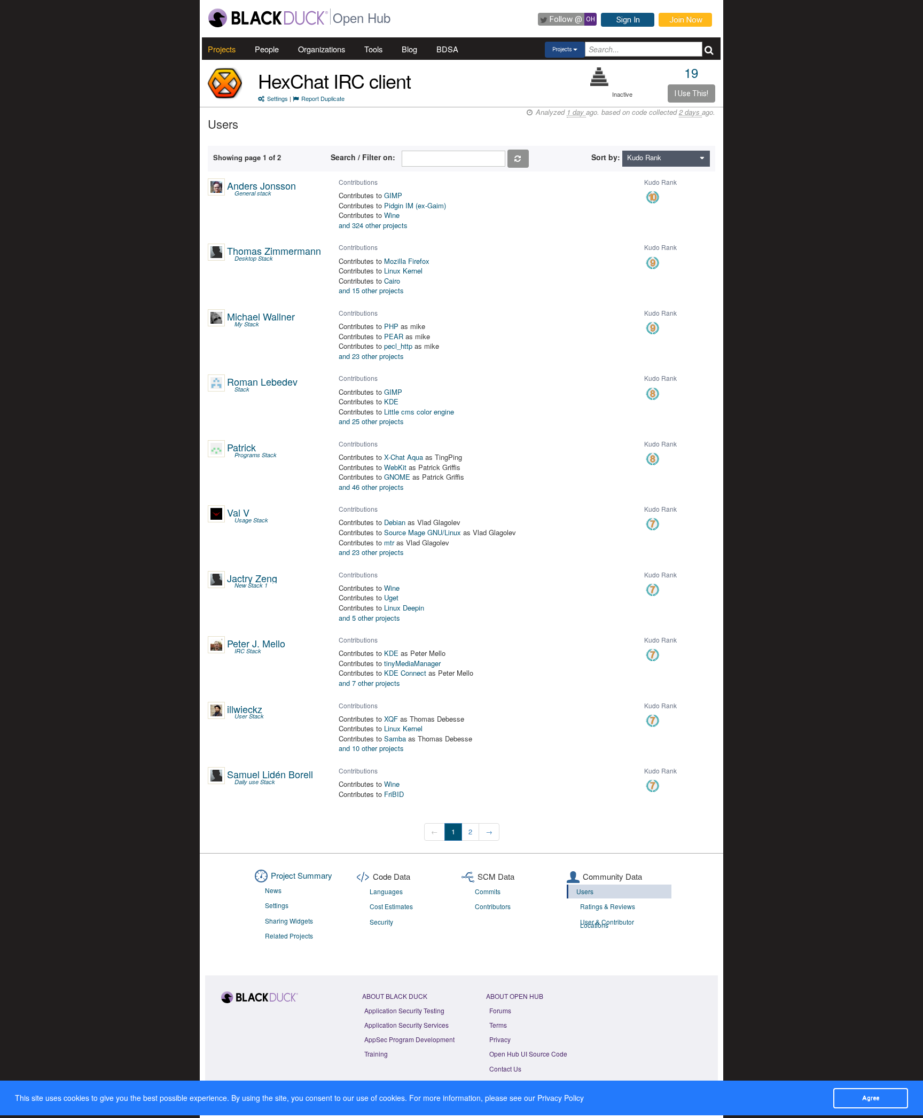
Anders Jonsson (261, 185)
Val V (238, 512)
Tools (373, 48)
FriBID (394, 794)
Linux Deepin (404, 608)
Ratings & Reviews (607, 906)
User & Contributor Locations (607, 923)
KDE (391, 401)
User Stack (249, 716)
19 (691, 72)
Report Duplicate (323, 98)
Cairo (392, 281)
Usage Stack (251, 520)
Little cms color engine (419, 411)
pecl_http (398, 346)
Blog (409, 48)
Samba (395, 738)
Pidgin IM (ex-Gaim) (415, 205)
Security (381, 921)
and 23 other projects (371, 356)
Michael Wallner (261, 316)
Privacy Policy (560, 1097)
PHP (391, 326)
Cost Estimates (391, 906)
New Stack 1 (251, 585)
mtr (389, 542)
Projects (222, 48)
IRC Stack (247, 651)
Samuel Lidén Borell (270, 774)
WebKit (395, 467)
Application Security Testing (404, 1010)
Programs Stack (255, 455)
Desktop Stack (253, 258)
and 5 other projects (369, 618)
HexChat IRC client (334, 80)
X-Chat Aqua (403, 457)
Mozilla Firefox (406, 261)
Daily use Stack (254, 782)
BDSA (447, 48)
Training (376, 1053)
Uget (391, 597)
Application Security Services (406, 1024)
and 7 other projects (369, 683)
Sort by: (605, 157)
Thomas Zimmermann (274, 250)
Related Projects (289, 935)
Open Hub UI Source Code (528, 1053)
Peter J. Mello (256, 643)
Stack (241, 389)
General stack (252, 193)
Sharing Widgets (289, 920)
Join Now (685, 20)
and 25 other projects (371, 421)
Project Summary (301, 875)
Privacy (500, 1039)
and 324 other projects (373, 225)
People (267, 48)
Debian (394, 522)
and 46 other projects (371, 487)
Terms (498, 1024)
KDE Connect (405, 673)
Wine (392, 215)
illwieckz (244, 709)
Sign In (628, 20)
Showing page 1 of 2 (247, 157)
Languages (386, 891)
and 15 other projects (371, 290)
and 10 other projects (371, 748)
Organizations (321, 48)
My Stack (246, 324)
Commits (487, 891)
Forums (500, 1010)
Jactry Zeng (252, 578)
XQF (391, 719)
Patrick (241, 447)
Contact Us (505, 1068)
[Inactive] (599, 76)
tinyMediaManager (412, 663)
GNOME (397, 477)
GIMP (393, 195)
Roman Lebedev (262, 381)
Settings (277, 98)
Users (584, 891)
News (273, 890)
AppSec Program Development (409, 1039)
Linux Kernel (403, 270)
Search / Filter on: (365, 157)
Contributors (493, 906)
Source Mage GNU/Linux (422, 532)
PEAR (393, 336)
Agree (870, 1097)
